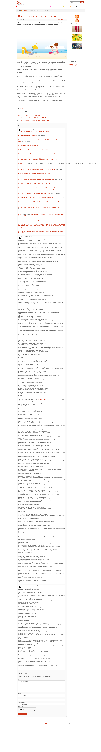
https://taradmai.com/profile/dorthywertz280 (30, 131)
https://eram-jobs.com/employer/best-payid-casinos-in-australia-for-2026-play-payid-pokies (37, 169)
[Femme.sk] (22, 2)
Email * (19, 698)
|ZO (78, 723)
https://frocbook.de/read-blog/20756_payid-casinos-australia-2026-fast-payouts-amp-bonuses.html (38, 197)
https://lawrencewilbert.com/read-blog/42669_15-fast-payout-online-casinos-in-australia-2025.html (38, 207)
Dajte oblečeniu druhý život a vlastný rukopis (27, 119)
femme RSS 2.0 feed (73, 64)
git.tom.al (39, 585)
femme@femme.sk (76, 23)
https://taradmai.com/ (45, 131)
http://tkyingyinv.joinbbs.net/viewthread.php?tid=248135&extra (31, 231)
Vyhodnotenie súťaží (73, 58)
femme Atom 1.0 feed (73, 65)
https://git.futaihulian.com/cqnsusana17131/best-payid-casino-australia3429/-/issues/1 (36, 179)
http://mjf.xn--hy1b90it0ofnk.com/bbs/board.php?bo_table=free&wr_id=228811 (34, 193)
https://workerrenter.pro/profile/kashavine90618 (28, 145)
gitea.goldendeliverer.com (43, 129)
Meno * (19, 693)
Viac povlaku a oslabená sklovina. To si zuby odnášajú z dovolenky (32, 117)
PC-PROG (76, 723)
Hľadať (82, 2)
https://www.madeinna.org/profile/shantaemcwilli (28, 183)
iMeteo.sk (80, 51)
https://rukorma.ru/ (54, 153)
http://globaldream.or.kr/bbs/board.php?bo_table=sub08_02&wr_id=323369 (34, 173)
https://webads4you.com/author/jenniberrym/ (27, 135)
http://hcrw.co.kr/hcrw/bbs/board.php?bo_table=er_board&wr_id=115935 (33, 149)
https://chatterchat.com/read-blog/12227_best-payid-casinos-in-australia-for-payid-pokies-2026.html (39, 201)
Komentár (63, 129)
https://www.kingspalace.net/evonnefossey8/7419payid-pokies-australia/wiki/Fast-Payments (37, 158)
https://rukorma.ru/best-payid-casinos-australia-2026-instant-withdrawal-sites (34, 153)
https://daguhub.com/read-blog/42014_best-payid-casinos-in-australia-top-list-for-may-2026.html (38, 187)
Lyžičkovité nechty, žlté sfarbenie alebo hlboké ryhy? (29, 115)
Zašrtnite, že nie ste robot (23, 706)
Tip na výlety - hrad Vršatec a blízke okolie (27, 114)
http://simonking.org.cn (23, 163)
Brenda (39, 236)
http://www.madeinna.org (44, 183)
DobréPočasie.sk (74, 51)
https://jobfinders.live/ (42, 399)
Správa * (20, 679)
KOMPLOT (82, 723)
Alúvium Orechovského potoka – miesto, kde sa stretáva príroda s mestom (33, 120)
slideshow (22, 108)
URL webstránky (21, 702)
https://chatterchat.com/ (23, 203)
